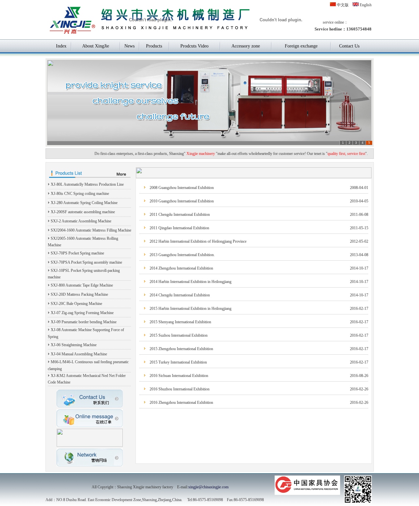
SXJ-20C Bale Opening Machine (76, 303)
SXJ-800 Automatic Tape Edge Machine (82, 285)
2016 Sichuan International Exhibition (179, 375)
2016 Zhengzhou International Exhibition (181, 402)
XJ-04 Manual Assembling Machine (79, 354)
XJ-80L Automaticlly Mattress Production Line (87, 184)
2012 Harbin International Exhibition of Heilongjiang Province (198, 241)
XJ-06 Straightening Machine (74, 345)
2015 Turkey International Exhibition (178, 362)
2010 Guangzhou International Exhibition (182, 201)
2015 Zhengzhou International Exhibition (181, 349)
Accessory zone (245, 46)
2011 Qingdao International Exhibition (179, 228)
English (365, 5)
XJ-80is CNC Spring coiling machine (80, 193)
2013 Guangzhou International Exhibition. (182, 255)
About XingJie (95, 46)
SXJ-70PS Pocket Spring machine (77, 253)
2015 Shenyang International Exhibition (180, 322)
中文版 (342, 5)
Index (61, 46)
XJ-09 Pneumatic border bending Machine (84, 322)
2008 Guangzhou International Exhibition (182, 187)
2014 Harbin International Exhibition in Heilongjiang (190, 281)
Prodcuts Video (194, 46)
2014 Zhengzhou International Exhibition (181, 268)
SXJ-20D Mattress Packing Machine (79, 294)
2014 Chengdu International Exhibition (180, 295)
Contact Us (349, 46)
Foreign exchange (301, 46)
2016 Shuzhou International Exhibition (180, 389)
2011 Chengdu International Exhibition (180, 214)
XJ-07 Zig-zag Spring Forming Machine (82, 312)
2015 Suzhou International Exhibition (179, 335)
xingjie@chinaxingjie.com (208, 487)
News (129, 46)
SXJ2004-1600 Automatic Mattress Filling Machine (91, 230)
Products (154, 46)
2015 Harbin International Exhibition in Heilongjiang (190, 308)
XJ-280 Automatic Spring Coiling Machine (84, 202)
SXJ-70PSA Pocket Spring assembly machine (86, 262)
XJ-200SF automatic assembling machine (83, 212)
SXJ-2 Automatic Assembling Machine (81, 221)
